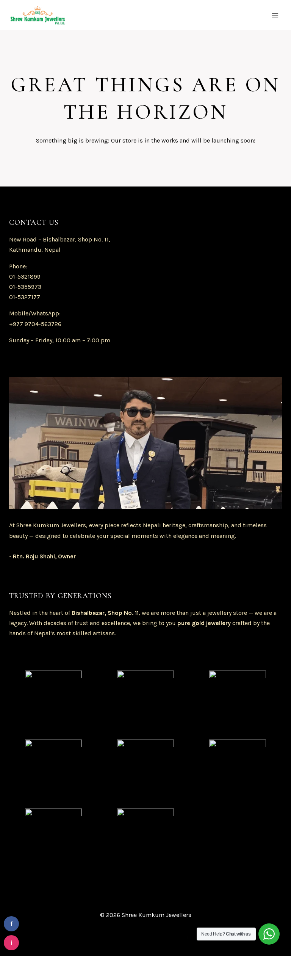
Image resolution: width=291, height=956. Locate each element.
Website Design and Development (138, 937)
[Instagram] (75, 937)
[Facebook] (47, 937)
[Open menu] (275, 15)
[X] (61, 937)
